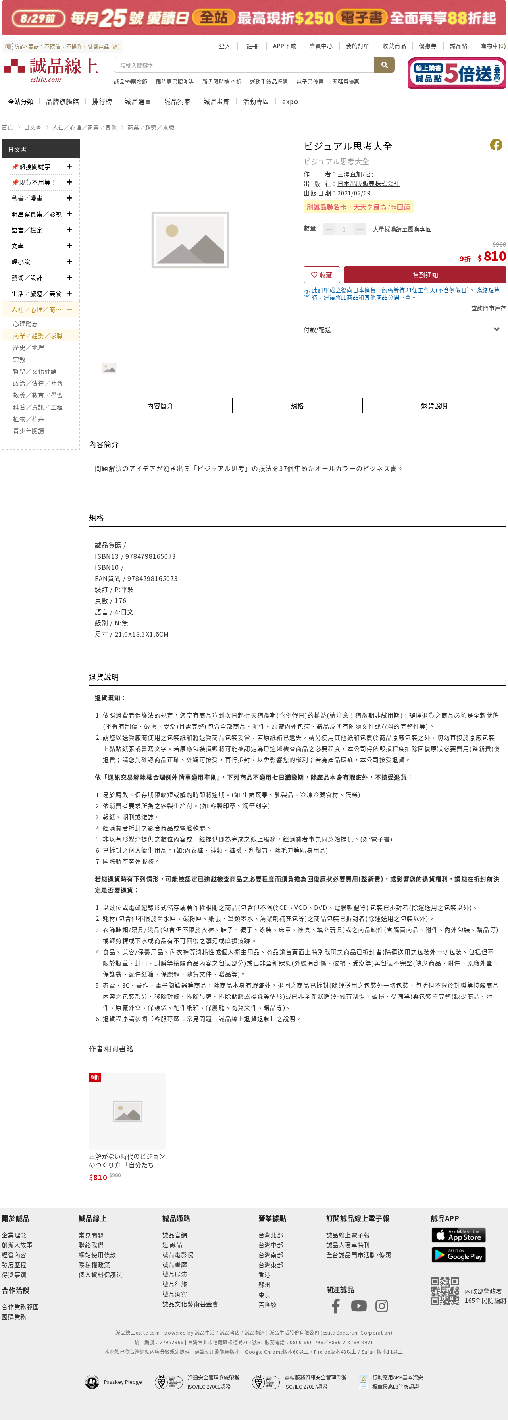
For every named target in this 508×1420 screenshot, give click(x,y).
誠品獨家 (177, 101)
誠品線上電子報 (348, 1235)
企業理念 (14, 1235)
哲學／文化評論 (35, 371)
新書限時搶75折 (221, 81)
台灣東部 (270, 1264)
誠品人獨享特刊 (348, 1245)
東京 (264, 1294)
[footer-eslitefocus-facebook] (335, 1305)
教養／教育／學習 (38, 395)
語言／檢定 (27, 230)
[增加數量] (360, 229)
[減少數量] (329, 229)
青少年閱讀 (28, 430)
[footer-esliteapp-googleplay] (459, 1254)
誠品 (176, 1244)
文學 (18, 245)
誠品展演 (174, 1274)
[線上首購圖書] (457, 73)
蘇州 (264, 1284)
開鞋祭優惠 (346, 81)
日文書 (32, 127)
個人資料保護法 (101, 1274)
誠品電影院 (178, 1254)
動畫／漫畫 (27, 198)
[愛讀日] (254, 17)
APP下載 (284, 46)
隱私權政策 (94, 1264)
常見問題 (91, 1235)
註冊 (252, 46)
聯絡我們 (91, 1245)
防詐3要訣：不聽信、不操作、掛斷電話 (67, 46)
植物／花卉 (28, 419)
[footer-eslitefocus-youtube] (358, 1305)
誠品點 (459, 46)
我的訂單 (357, 46)
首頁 (7, 127)
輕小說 (21, 261)
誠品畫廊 (217, 101)
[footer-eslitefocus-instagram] (381, 1305)
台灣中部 (270, 1245)
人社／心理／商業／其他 (84, 127)
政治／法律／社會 (38, 383)
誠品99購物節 (131, 81)
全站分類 (20, 101)
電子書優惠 (310, 81)
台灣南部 (270, 1254)
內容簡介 (160, 405)
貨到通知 (425, 275)
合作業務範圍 (20, 1306)
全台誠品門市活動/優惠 (359, 1254)
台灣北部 (270, 1235)
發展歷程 (14, 1264)
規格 (297, 405)
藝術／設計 (27, 277)
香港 (264, 1274)
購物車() (493, 46)
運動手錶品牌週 (269, 81)
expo (290, 101)
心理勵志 (25, 323)
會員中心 (321, 46)
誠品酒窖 (174, 1294)
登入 (225, 46)
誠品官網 (174, 1235)
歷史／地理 (28, 347)
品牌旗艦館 (62, 101)
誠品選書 (138, 101)
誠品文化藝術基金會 (190, 1304)
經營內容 (14, 1254)
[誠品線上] (51, 70)
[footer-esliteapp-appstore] (459, 1234)
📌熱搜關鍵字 (31, 166)
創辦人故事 (17, 1245)
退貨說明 (434, 405)
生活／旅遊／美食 (37, 293)
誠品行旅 (174, 1284)
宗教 (19, 359)
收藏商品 (394, 46)
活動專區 (256, 101)
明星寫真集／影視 (37, 214)
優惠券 (428, 46)
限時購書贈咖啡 (175, 81)
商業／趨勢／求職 (150, 127)
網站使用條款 (97, 1254)
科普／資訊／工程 (38, 407)
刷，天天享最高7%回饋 (358, 206)
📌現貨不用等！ (34, 182)
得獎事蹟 (14, 1274)
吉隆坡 (267, 1304)
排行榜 (102, 101)
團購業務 (14, 1316)
